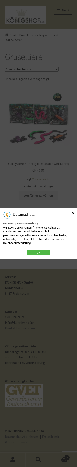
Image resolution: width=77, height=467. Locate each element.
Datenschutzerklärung (27, 223)
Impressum (8, 223)
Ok (38, 252)
